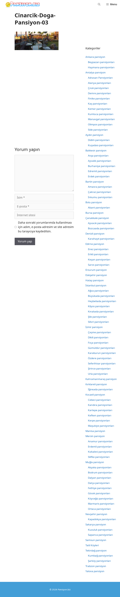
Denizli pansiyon (94, 233)
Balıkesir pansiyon (96, 150)
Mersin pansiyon (95, 436)
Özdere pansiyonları (99, 358)
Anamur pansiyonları (100, 441)
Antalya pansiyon (95, 72)
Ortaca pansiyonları (99, 509)
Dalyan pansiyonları (99, 477)
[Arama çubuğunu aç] (99, 4)
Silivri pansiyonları (98, 321)
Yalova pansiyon (94, 571)
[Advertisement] (39, 75)
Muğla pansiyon (94, 462)
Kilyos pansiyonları (99, 306)
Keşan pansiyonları (99, 259)
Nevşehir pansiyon (96, 514)
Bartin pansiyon (94, 181)
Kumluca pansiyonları (100, 114)
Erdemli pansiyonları (100, 446)
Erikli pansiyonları (98, 254)
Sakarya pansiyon (95, 524)
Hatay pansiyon (94, 280)
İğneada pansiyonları (100, 389)
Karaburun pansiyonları (102, 353)
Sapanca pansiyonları (100, 534)
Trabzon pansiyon (95, 566)
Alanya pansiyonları (99, 83)
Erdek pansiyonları (98, 176)
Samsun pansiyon (95, 540)
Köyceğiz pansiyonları (100, 498)
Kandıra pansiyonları (100, 405)
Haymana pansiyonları (101, 67)
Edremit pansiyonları (100, 171)
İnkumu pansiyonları (100, 197)
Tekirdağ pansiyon (96, 550)
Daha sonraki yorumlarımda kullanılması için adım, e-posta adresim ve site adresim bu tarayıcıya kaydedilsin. (46, 227)
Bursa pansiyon (94, 212)
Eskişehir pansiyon (96, 275)
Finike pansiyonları (99, 98)
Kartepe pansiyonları (100, 410)
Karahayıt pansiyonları (101, 238)
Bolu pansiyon (93, 202)
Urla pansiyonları (98, 373)
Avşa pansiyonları (98, 155)
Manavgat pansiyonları (101, 119)
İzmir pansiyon (94, 327)
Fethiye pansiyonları (100, 488)
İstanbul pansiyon (95, 285)
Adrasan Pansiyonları (100, 77)
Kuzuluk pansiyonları (100, 529)
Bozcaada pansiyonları (101, 228)
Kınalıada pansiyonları (101, 311)
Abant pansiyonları (99, 207)
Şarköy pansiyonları (99, 560)
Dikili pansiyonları (98, 337)
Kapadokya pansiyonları (102, 519)
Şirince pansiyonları (99, 368)
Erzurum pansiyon (96, 269)
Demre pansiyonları (99, 93)
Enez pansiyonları (98, 249)
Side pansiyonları (98, 129)
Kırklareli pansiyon (96, 384)
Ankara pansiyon (95, 57)
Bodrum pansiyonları (100, 472)
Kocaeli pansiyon (95, 394)
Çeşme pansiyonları (99, 332)
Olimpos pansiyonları (100, 124)
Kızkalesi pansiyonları (100, 451)
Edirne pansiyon (94, 244)
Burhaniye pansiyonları (101, 166)
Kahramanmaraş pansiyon (101, 379)
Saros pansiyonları (98, 264)
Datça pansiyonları (99, 483)
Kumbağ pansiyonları (100, 555)
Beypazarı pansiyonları (101, 62)
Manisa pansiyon (95, 431)
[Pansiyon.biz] (21, 4)
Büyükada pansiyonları (101, 296)
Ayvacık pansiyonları (100, 223)
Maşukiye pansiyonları (101, 425)
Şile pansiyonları (97, 316)
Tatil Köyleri (92, 545)
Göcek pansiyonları (99, 493)
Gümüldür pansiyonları (101, 348)
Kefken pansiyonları (99, 415)
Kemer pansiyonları (99, 108)
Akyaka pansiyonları (99, 467)
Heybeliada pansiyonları (102, 301)
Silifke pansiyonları (99, 457)
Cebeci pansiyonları (99, 399)
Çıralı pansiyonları (98, 88)
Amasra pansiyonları (100, 186)
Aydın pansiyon (94, 135)
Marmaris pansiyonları (101, 503)
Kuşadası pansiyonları (100, 145)
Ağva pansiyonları (98, 290)
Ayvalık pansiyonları (99, 160)
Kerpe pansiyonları (99, 420)
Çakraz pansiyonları (99, 192)
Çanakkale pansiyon (97, 218)
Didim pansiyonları (99, 140)
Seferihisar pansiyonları (101, 363)
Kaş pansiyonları (97, 103)
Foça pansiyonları (98, 342)
